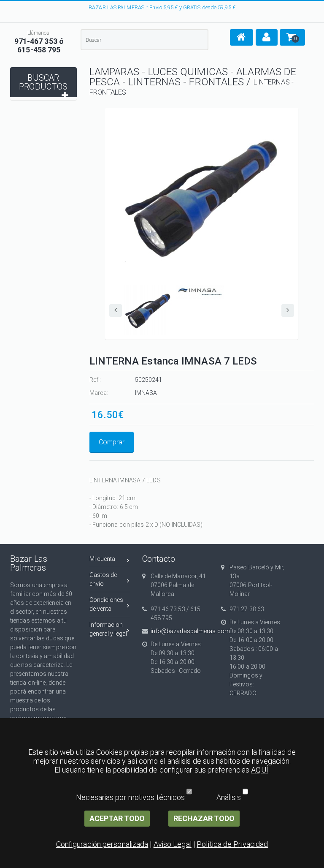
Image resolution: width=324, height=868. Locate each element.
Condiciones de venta (106, 604)
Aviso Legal (173, 844)
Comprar (111, 442)
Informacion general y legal (108, 629)
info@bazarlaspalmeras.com (180, 631)
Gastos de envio (103, 579)
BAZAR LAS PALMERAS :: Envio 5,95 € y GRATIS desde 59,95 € (162, 7)
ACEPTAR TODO (117, 818)
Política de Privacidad (232, 844)
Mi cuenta (102, 558)
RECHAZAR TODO (204, 818)
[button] (241, 37)
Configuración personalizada (102, 844)
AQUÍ (259, 769)
